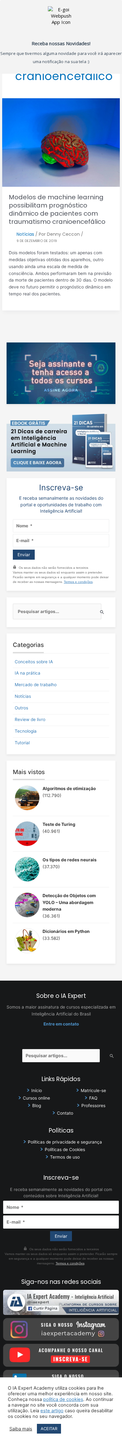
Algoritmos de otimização (69, 788)
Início (36, 1090)
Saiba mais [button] (20, 1429)
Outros (21, 707)
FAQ (93, 1098)
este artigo (52, 1410)
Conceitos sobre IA (34, 661)
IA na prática (27, 673)
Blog (36, 1105)
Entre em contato (61, 1023)
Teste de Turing (59, 824)
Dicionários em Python (66, 931)
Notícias (25, 234)
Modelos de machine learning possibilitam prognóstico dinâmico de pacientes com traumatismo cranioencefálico (57, 209)
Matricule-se (93, 1090)
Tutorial (22, 742)
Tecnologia (26, 731)
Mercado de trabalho (36, 684)
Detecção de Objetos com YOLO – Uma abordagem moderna (69, 902)
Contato (65, 1113)
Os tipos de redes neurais (70, 859)
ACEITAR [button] (49, 1428)
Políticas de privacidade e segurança (65, 1141)
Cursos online (36, 1098)
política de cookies (63, 1399)
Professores (93, 1105)
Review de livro (30, 719)
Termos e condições (78, 582)
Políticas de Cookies (65, 1149)
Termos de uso (65, 1157)
